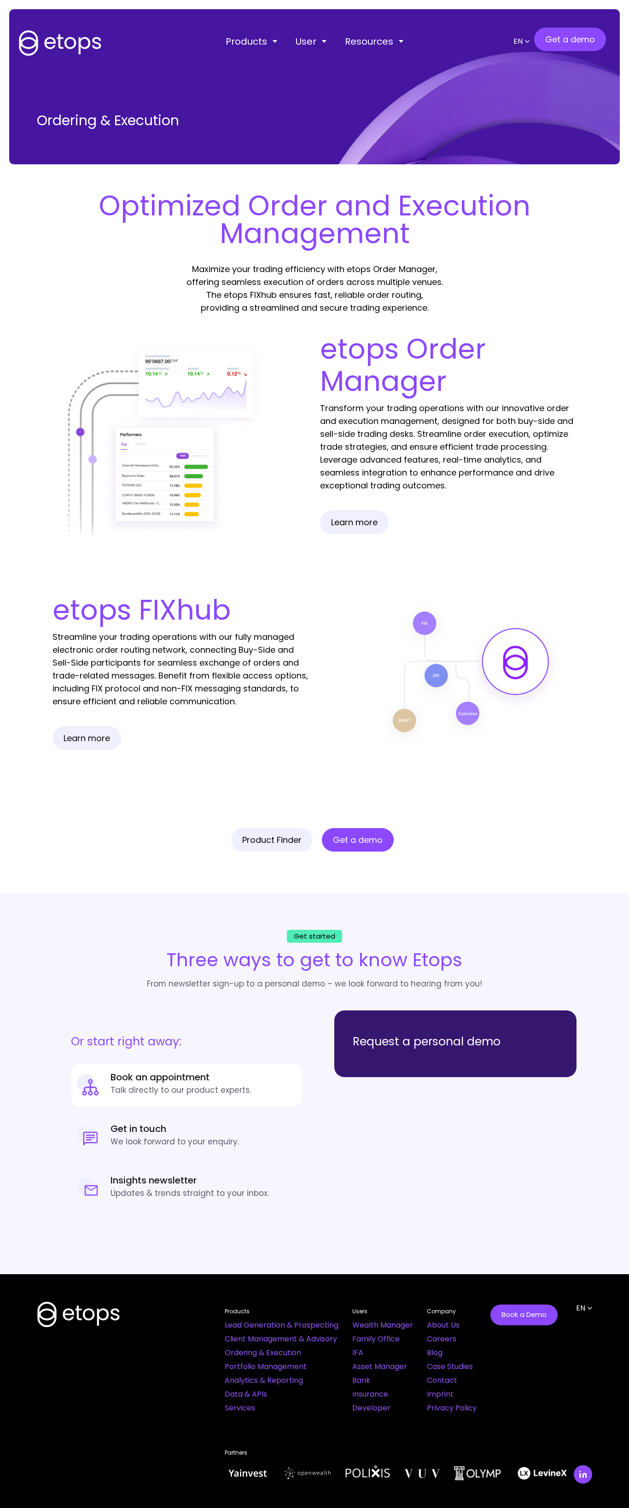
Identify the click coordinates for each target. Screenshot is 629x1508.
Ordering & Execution (263, 1352)
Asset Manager (379, 1366)
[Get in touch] (186, 1137)
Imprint (440, 1394)
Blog (435, 1352)
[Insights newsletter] (186, 1188)
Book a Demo (524, 1314)
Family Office (376, 1339)
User (306, 41)
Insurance (370, 1394)
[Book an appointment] (186, 1085)
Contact (442, 1380)
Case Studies (450, 1366)
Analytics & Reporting (264, 1380)
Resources (369, 41)
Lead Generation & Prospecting (281, 1325)
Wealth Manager (382, 1325)
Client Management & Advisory (281, 1339)
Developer (371, 1408)
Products (246, 41)
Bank (361, 1380)
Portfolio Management (266, 1366)
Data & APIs (246, 1394)
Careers (441, 1339)
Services (240, 1408)
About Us (443, 1325)
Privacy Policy (452, 1408)
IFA (357, 1352)
